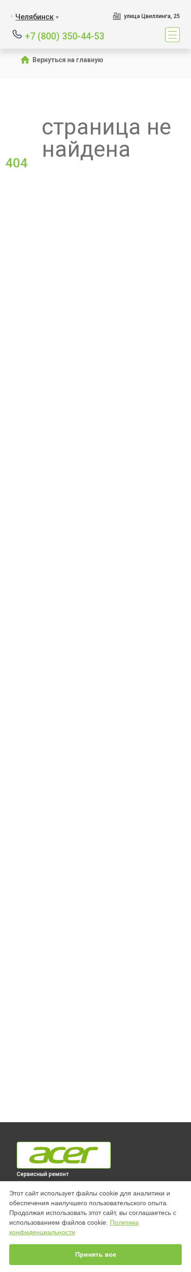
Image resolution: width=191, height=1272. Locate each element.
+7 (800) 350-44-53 (64, 35)
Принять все (95, 1254)
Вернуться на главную (67, 60)
